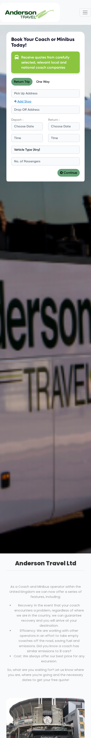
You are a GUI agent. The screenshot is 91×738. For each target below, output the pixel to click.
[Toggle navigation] (85, 12)
